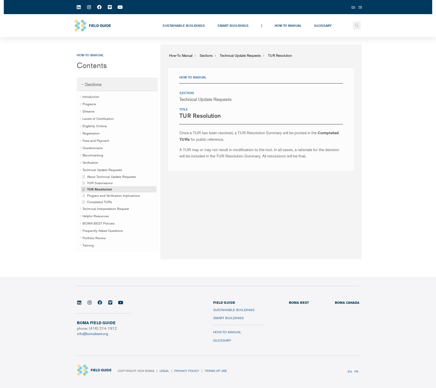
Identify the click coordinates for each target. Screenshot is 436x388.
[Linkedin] (78, 7)
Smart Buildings (233, 25)
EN (350, 371)
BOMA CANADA (347, 302)
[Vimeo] (109, 7)
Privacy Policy (186, 371)
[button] (357, 25)
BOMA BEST (299, 302)
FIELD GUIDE (224, 302)
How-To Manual (288, 25)
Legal (164, 371)
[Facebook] (99, 7)
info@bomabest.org (92, 333)
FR (356, 371)
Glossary (323, 25)
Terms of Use (216, 371)
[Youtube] (120, 7)
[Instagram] (89, 7)
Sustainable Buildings (183, 25)
